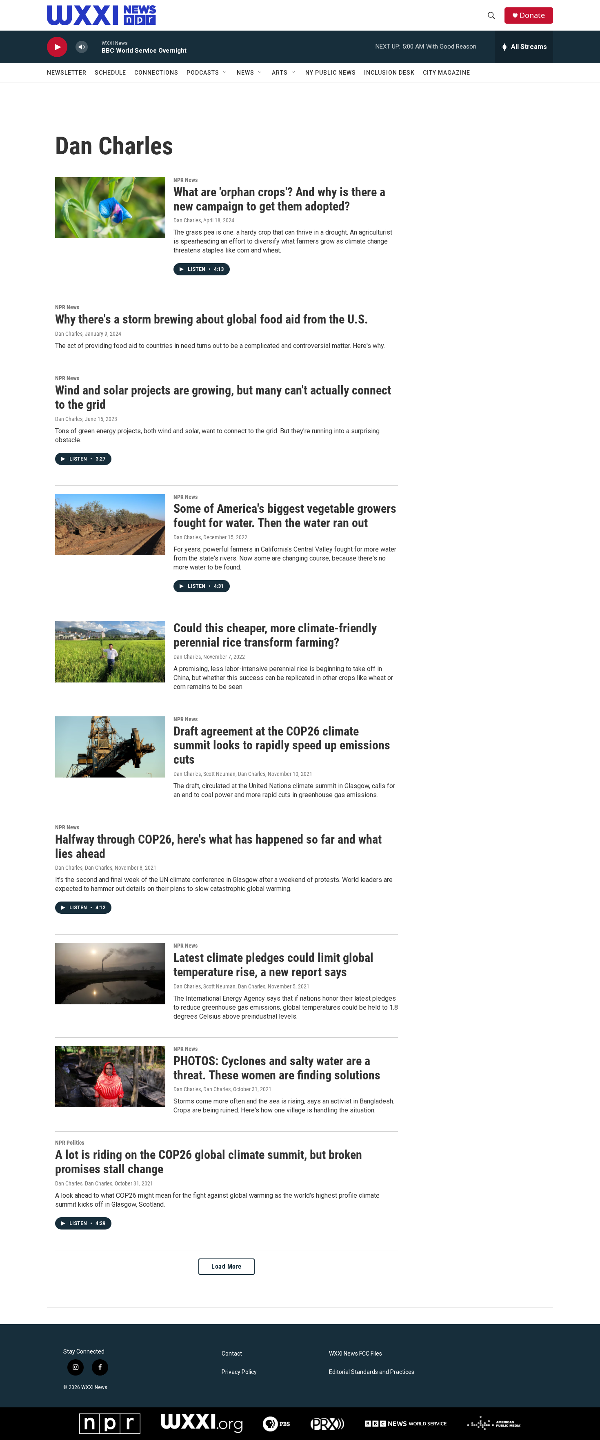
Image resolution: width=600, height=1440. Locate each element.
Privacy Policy (239, 1372)
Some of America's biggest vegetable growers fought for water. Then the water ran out (284, 515)
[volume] (82, 47)
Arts (280, 72)
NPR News (185, 180)
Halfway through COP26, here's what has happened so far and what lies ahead (218, 846)
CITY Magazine (446, 72)
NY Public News (330, 72)
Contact (232, 1354)
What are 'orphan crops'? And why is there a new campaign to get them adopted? (279, 199)
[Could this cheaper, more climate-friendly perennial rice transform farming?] (110, 651)
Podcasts (203, 72)
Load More (226, 1266)
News (245, 72)
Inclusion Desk (389, 72)
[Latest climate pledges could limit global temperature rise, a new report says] (110, 973)
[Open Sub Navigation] (225, 72)
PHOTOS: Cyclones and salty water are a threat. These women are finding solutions (276, 1068)
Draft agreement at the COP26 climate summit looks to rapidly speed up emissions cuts (281, 745)
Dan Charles (187, 220)
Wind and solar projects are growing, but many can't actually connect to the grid (223, 397)
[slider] (94, 46)
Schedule (110, 72)
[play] (57, 47)
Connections (156, 72)
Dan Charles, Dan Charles (83, 867)
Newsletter (67, 72)
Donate (532, 15)
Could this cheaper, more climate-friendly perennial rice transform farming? (275, 635)
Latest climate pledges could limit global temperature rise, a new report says (273, 964)
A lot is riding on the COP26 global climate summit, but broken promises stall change (208, 1162)
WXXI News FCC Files (355, 1354)
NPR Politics (69, 1142)
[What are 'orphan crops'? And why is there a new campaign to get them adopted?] (110, 207)
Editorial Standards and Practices (371, 1372)
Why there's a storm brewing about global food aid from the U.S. (211, 319)
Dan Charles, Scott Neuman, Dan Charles (219, 774)
